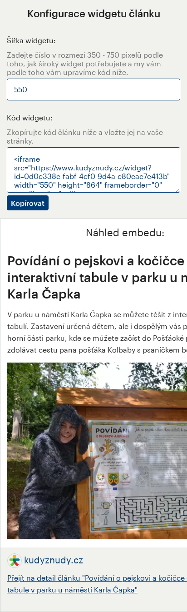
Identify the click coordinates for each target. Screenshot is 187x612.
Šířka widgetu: (31, 40)
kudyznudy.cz (53, 559)
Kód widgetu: (30, 117)
